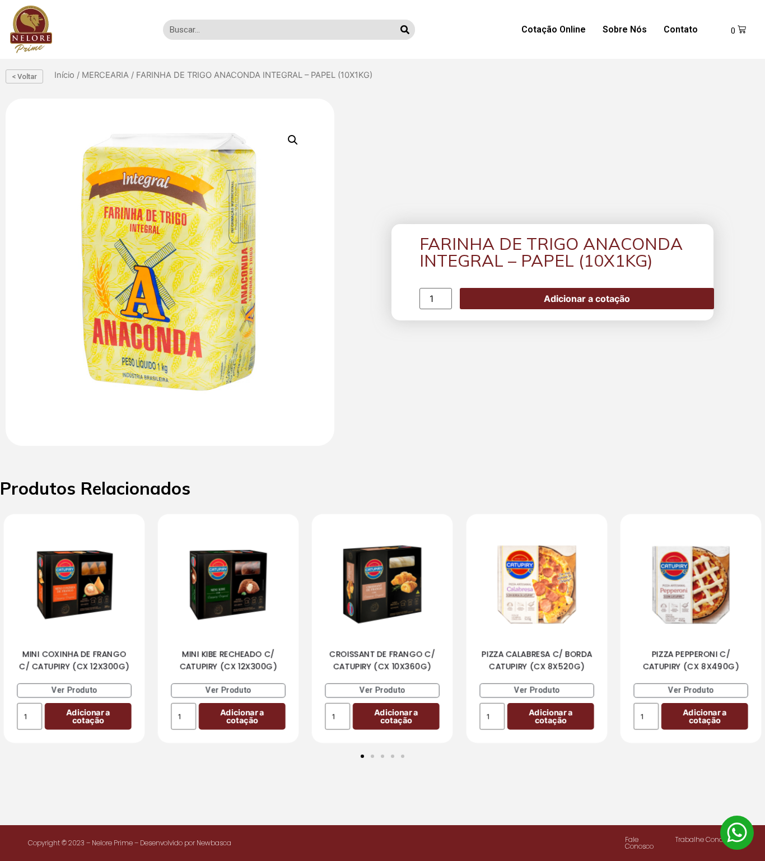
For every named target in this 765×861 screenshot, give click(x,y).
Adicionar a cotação (587, 298)
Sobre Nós (625, 29)
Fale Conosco (639, 843)
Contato (681, 29)
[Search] (405, 30)
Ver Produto (74, 690)
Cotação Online (553, 29)
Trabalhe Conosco (704, 839)
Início (64, 75)
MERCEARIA (105, 75)
